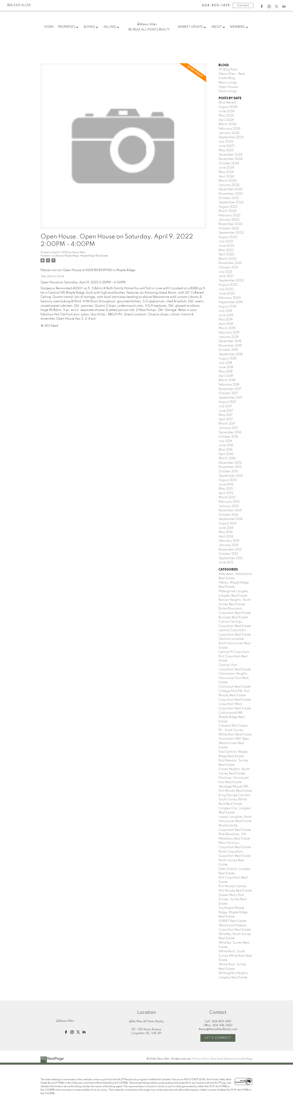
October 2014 (228, 514)
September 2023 (231, 202)
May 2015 (226, 488)
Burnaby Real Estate (233, 617)
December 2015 (230, 462)
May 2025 (226, 150)
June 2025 (227, 145)
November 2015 (230, 467)
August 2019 (227, 306)
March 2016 (227, 458)
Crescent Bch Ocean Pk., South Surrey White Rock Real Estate (235, 730)
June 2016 (226, 445)
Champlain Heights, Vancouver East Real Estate (234, 678)
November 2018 (230, 345)
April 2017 (226, 419)
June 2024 (226, 167)
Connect (243, 5)
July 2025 (226, 141)
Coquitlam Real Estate (235, 699)
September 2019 (231, 302)
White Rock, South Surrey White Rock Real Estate (235, 956)
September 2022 (231, 232)
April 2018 (226, 376)
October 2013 (228, 553)
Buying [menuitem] (89, 26)
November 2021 (230, 263)
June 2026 (226, 111)
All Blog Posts (228, 69)
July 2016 (225, 441)
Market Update (190, 26)
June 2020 (227, 293)
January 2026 (229, 133)
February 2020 (230, 297)
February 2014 (229, 540)
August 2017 (227, 401)
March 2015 (227, 497)
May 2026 (226, 115)
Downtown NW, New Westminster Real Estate (234, 743)
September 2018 (230, 354)
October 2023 (229, 198)
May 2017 (225, 415)
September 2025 (231, 137)
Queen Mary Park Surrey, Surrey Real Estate (233, 899)
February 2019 (229, 332)
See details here (52, 276)
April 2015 (226, 493)
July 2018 (225, 362)
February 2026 (229, 128)
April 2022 (226, 254)
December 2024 (230, 154)
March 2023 (228, 211)
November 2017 (230, 389)
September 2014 (231, 519)
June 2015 (226, 484)
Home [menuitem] (49, 26)
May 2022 (226, 250)
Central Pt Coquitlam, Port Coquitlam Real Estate (234, 656)
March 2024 (228, 180)
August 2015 (228, 480)
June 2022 (226, 245)
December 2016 (230, 432)
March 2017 (227, 423)
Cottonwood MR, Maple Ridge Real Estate (232, 717)
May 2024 (226, 172)
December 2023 (230, 189)
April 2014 (226, 536)
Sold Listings (228, 91)
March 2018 (227, 380)
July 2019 (225, 310)
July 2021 (225, 271)
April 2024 (226, 176)
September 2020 (231, 280)
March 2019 (227, 328)
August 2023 (228, 206)
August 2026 (228, 106)
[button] (261, 6)
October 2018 (228, 349)
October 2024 (229, 163)
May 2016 (226, 449)
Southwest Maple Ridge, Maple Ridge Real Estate (80, 256)
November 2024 (231, 159)
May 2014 (226, 532)
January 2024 (229, 185)
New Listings (228, 82)
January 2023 (229, 219)
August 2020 (228, 284)
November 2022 (231, 224)
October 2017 (228, 393)
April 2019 (226, 323)
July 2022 (226, 241)
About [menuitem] (216, 26)
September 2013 (231, 558)
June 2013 (226, 562)
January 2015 (229, 506)
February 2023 (229, 215)
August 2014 (227, 523)
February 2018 (229, 384)
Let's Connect (218, 1037)
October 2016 (228, 436)
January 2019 (228, 337)
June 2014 (226, 527)
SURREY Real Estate (232, 921)
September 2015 (231, 475)
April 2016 (226, 454)
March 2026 (228, 124)
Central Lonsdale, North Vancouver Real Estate (234, 643)
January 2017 (228, 428)
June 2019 (226, 315)
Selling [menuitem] (109, 26)
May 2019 (226, 319)
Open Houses (228, 86)
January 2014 (228, 545)
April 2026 (226, 120)
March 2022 (228, 258)
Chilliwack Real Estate (235, 686)
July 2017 (225, 406)
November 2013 (230, 549)
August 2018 (227, 358)
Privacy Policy (201, 1059)
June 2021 (226, 276)
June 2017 (226, 410)
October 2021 (228, 267)
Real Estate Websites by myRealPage (231, 1059)
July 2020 (226, 289)
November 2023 (231, 193)
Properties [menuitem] (66, 26)
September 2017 (230, 397)
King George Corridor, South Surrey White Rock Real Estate (235, 799)
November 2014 (230, 510)
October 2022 (229, 228)
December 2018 (230, 341)
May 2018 (225, 371)
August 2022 (228, 237)
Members (237, 26)
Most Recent (227, 102)
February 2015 (229, 501)
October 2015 (228, 471)
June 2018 (226, 367)
